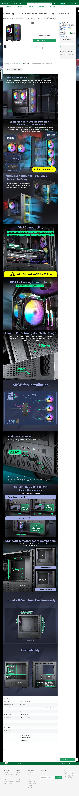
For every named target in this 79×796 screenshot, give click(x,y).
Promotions (55, 0)
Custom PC (69, 0)
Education (41, 6)
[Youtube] (66, 778)
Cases (20, 9)
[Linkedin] (73, 778)
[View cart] (75, 3)
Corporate (52, 6)
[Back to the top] (76, 759)
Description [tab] (7, 69)
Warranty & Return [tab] (16, 69)
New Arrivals (18, 776)
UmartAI (30, 6)
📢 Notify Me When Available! (44, 40)
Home (4, 9)
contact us (20, 63)
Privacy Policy (73, 792)
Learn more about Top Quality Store (66, 27)
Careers (56, 3)
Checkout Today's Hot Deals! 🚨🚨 (8, 0)
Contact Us (30, 787)
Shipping (30, 785)
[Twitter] (69, 774)
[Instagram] (69, 778)
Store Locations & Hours (9, 774)
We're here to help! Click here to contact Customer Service (22, 763)
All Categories (19, 779)
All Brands (18, 781)
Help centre (65, 763)
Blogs (74, 0)
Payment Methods (31, 781)
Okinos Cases (25, 9)
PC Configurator (62, 0)
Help (77, 0)
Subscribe (59, 777)
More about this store (63, 36)
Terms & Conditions (66, 792)
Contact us (73, 763)
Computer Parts (15, 9)
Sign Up (71, 3)
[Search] (50, 4)
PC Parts (8, 9)
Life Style (19, 6)
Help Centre (30, 779)
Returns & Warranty (32, 783)
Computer (8, 6)
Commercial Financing (8, 783)
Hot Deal (18, 774)
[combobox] (39, 4)
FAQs (29, 776)
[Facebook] (66, 774)
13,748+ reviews (62, 29)
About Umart (6, 772)
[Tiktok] (73, 774)
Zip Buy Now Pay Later (8, 781)
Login (68, 3)
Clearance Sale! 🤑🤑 (20, 0)
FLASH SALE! (27, 0)
